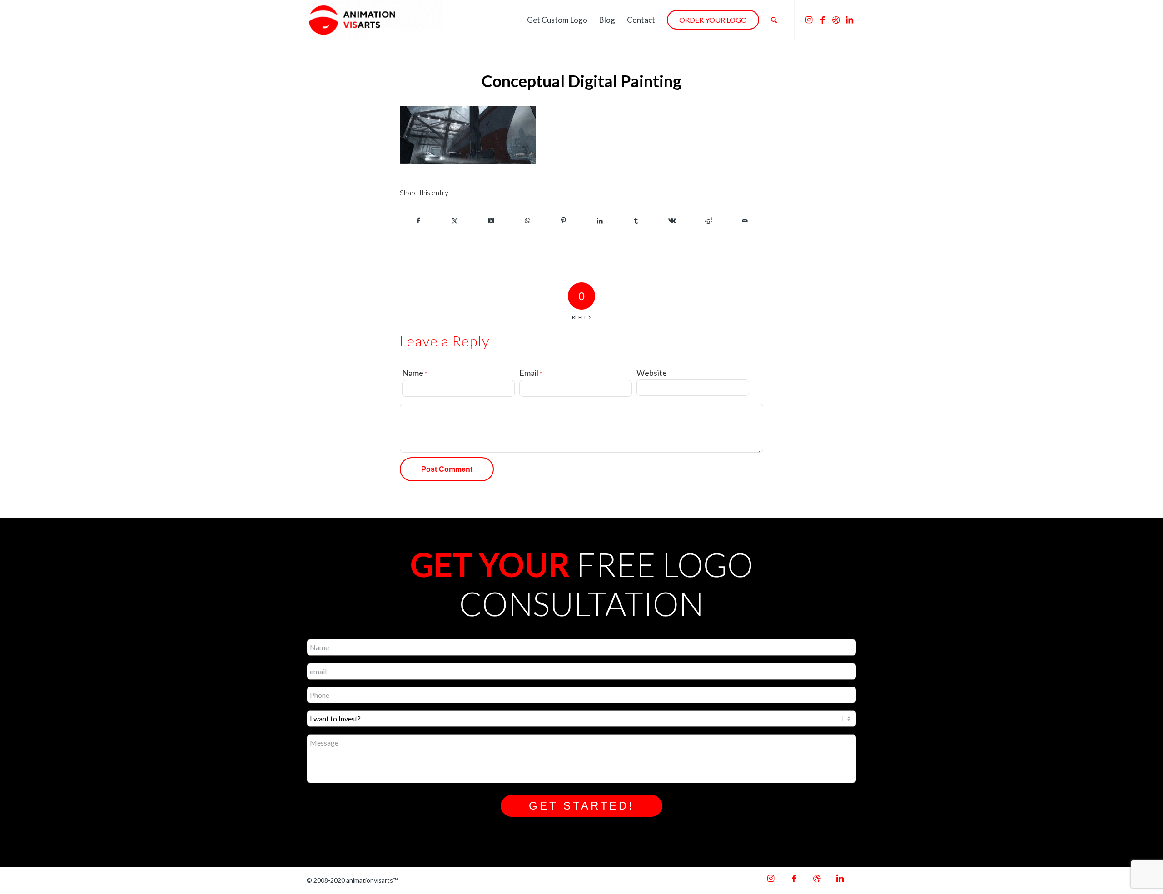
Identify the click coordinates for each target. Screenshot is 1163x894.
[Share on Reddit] (708, 221)
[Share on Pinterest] (564, 221)
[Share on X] (455, 221)
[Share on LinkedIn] (600, 221)
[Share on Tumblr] (636, 221)
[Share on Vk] (673, 221)
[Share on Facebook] (418, 221)
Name (414, 373)
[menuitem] (557, 20)
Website (651, 373)
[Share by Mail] (745, 221)
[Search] (774, 20)
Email (530, 373)
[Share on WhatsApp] (527, 221)
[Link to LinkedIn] (849, 19)
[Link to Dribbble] (836, 19)
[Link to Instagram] (808, 19)
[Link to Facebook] (822, 19)
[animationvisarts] (375, 20)
